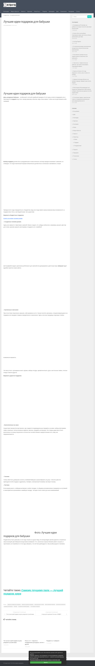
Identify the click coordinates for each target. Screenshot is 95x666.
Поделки (44, 11)
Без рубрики (76, 111)
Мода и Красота (15, 11)
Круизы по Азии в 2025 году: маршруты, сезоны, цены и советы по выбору (81, 73)
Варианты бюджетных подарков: (14, 604)
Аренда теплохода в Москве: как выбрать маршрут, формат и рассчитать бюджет (81, 81)
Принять (46, 662)
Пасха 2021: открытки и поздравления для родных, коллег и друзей (34, 642)
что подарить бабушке (35, 606)
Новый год (37, 11)
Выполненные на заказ (39, 604)
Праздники (71, 11)
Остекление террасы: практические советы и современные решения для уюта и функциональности (81, 99)
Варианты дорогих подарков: (27, 604)
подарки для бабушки (8, 606)
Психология (63, 11)
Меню (74, 127)
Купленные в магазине (60, 604)
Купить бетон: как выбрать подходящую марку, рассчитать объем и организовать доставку (81, 35)
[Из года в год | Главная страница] (9, 5)
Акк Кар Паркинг (77, 41)
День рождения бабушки (50, 604)
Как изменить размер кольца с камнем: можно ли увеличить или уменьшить (80, 56)
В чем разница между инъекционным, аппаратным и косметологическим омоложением (81, 48)
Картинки (29, 11)
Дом (57, 11)
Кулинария (51, 11)
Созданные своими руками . (23, 606)
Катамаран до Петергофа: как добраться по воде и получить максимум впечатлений (81, 26)
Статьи (78, 11)
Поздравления (15, 15)
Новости (23, 11)
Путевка (15, 606)
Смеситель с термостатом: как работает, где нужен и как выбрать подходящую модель (80, 64)
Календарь (6, 11)
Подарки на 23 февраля (52, 640)
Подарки (6, 15)
